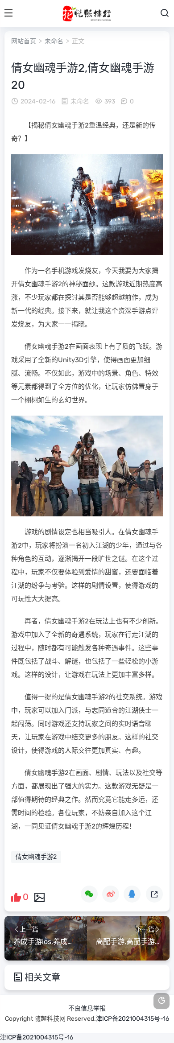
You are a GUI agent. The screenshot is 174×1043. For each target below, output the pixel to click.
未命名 (54, 41)
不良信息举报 (87, 1008)
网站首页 (23, 41)
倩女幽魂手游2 (36, 857)
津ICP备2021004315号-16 (132, 1018)
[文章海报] (39, 896)
